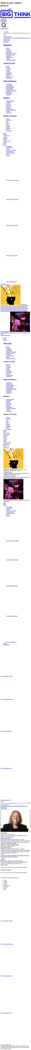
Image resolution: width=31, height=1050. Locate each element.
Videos (5, 134)
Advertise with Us (10, 153)
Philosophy (13, 38)
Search (6, 31)
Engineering (9, 74)
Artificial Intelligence (11, 110)
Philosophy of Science (11, 53)
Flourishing (9, 50)
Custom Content (7, 473)
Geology (8, 71)
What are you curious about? (10, 33)
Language (8, 56)
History (8, 119)
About (7, 154)
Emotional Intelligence (21, 38)
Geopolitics (9, 130)
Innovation (8, 106)
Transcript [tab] (8, 844)
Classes (5, 139)
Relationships (9, 93)
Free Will (28, 38)
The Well (3, 859)
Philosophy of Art (10, 54)
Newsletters (9, 146)
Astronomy (8, 78)
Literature (8, 120)
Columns (5, 138)
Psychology (9, 84)
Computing (8, 72)
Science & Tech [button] (9, 361)
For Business (3, 19)
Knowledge (9, 52)
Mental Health (9, 88)
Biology (8, 67)
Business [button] (6, 396)
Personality (8, 92)
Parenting (8, 94)
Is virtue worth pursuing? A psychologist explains (12, 861)
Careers (8, 155)
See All (5, 137)
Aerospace (8, 68)
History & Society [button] (10, 414)
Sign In (2, 335)
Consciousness (9, 89)
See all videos (6, 434)
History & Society (10, 116)
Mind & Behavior (10, 81)
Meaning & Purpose (11, 60)
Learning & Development (9, 469)
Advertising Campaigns (8, 477)
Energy (8, 75)
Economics (8, 112)
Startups (8, 111)
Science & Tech (9, 63)
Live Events (6, 500)
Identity (8, 58)
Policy (7, 129)
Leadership (8, 102)
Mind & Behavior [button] (10, 379)
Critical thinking (7, 38)
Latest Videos (6, 39)
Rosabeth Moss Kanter (6, 838)
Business (6, 98)
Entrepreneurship (10, 100)
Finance (8, 103)
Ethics (7, 48)
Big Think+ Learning (11, 150)
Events (7, 149)
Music (7, 122)
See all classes (6, 443)
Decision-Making (10, 86)
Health (7, 70)
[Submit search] (4, 35)
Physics (8, 66)
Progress (8, 125)
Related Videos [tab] (15, 844)
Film (7, 124)
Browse (5, 142)
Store (4, 143)
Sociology (8, 128)
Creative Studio (9, 151)
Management (9, 108)
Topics (6, 42)
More (4, 145)
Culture (8, 126)
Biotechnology (9, 76)
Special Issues (9, 147)
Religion (8, 49)
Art (7, 121)
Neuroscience (9, 85)
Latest (4, 133)
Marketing (8, 104)
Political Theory (10, 57)
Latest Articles (6, 40)
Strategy (8, 107)
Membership (3, 20)
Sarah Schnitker (4, 865)
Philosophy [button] (7, 344)
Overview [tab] (3, 844)
